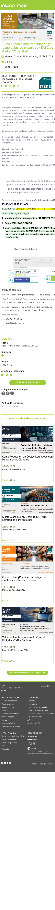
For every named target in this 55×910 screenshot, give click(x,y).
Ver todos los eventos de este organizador (28, 672)
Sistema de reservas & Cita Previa (41, 714)
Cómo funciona (7, 704)
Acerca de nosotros (9, 701)
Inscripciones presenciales (38, 707)
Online (8, 61)
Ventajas (4, 710)
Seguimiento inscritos (10, 714)
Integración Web (8, 723)
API (29, 720)
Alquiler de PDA (34, 723)
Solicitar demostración (10, 726)
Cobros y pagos (7, 717)
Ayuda (3, 746)
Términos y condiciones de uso (13, 736)
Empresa (31, 701)
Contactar (5, 749)
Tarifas (4, 720)
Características (7, 707)
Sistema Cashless (35, 717)
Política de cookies (8, 739)
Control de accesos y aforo (38, 710)
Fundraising (32, 704)
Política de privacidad (10, 742)
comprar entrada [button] (27, 382)
